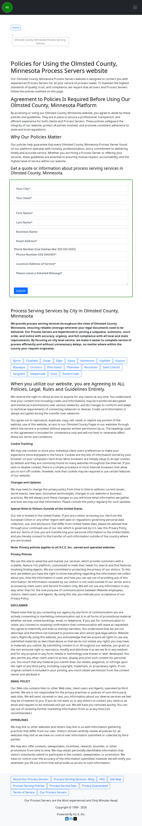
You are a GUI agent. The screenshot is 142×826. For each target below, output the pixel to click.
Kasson (120, 361)
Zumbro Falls (70, 374)
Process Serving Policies (29, 786)
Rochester (91, 367)
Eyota (71, 361)
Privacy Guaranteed (95, 786)
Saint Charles (111, 367)
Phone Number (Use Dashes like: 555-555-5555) (45, 249)
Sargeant (19, 374)
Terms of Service (24, 792)
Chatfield (32, 361)
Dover (47, 361)
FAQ (102, 779)
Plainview (73, 367)
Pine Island (54, 367)
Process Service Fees (63, 786)
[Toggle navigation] (135, 7)
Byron (17, 361)
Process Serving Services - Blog (74, 779)
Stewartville (37, 374)
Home (15, 27)
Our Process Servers (53, 792)
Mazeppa (19, 367)
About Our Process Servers (30, 779)
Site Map (115, 779)
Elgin (59, 361)
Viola (54, 374)
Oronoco (36, 367)
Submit (20, 291)
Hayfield (104, 361)
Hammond (87, 361)
